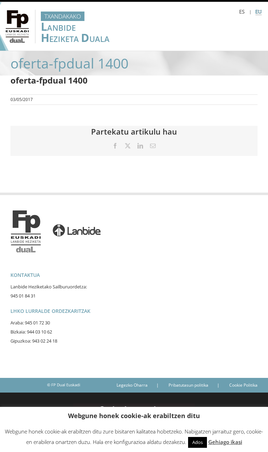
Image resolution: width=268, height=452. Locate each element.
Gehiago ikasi (225, 441)
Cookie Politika (243, 385)
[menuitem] (242, 11)
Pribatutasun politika (188, 385)
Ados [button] (197, 442)
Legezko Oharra (132, 385)
